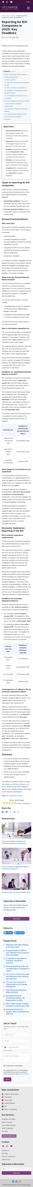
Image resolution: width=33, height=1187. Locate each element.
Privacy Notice (24, 1074)
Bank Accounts (7, 1122)
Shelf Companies (7, 1128)
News (13, 15)
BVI (7, 795)
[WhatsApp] (18, 812)
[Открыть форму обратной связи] (11, 2)
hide (13, 71)
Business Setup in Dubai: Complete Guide (16, 892)
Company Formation (8, 1119)
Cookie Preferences (9, 1136)
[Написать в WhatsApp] (7, 2)
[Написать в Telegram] (3, 2)
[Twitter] (10, 812)
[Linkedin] (6, 812)
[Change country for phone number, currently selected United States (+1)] (6, 1047)
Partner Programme (8, 1156)
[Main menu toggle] (28, 8)
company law (13, 795)
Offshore (20, 795)
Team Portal (6, 1159)
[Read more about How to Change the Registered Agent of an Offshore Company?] (16, 856)
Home (3, 15)
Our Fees (5, 1131)
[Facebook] (3, 812)
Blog (8, 15)
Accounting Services (9, 1125)
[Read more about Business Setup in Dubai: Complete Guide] (16, 881)
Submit (7, 1079)
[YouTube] (20, 1181)
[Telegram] (14, 812)
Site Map (5, 1153)
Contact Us (5, 1150)
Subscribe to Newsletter (14, 1066)
